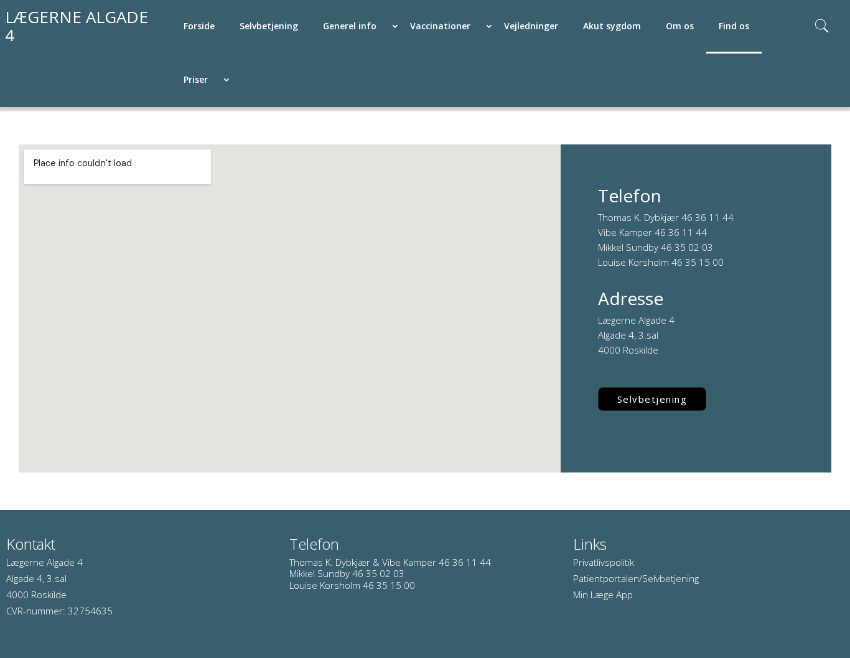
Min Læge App (603, 594)
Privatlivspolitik (603, 562)
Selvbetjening (652, 399)
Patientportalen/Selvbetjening (636, 578)
